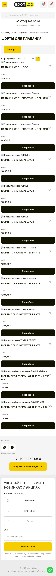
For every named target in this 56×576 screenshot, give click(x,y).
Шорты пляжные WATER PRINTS (20, 252)
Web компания (43, 571)
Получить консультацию (25, 466)
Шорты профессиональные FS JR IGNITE (26, 407)
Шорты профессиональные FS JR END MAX (25, 378)
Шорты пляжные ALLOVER (17, 160)
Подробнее (28, 85)
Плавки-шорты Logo (14, 67)
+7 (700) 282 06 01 (28, 21)
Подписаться (28, 546)
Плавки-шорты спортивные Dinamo (24, 98)
